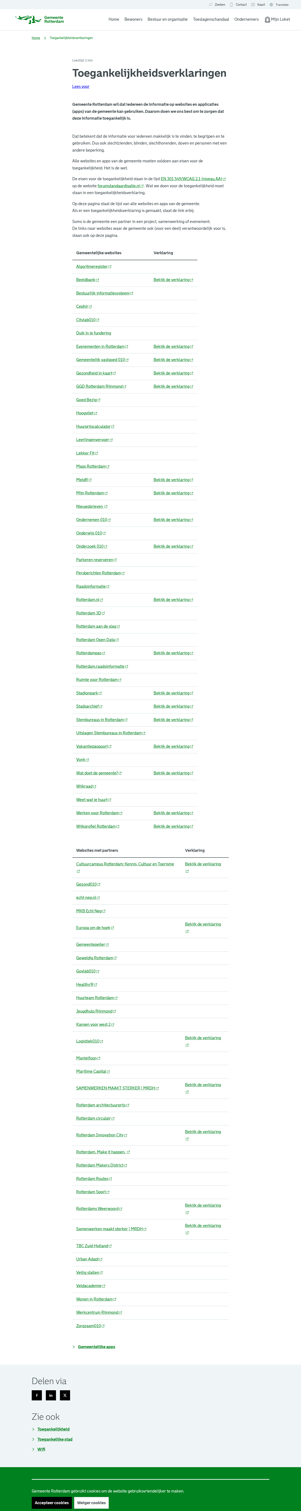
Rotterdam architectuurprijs (103, 1105)
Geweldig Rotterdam (96, 958)
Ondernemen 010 (93, 520)
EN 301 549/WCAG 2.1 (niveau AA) (193, 179)
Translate (279, 5)
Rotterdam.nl (89, 600)
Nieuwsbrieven (92, 506)
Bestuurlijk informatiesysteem (105, 293)
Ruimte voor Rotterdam (99, 680)
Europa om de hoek (95, 928)
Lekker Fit (87, 453)
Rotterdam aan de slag (98, 626)
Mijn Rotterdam (92, 493)
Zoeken (220, 4)
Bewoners (133, 19)
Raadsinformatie (93, 586)
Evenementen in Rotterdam (102, 346)
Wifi (41, 1449)
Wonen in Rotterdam (96, 1299)
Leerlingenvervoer (94, 440)
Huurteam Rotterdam (97, 998)
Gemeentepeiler (92, 944)
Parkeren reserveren (96, 560)
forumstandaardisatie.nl (121, 186)
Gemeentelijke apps (96, 1347)
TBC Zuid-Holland (94, 1246)
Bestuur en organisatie (168, 19)
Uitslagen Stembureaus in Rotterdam (111, 733)
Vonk (82, 759)
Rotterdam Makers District (101, 1165)
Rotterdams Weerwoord (99, 1209)
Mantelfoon (88, 1058)
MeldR (84, 480)
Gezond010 (88, 884)
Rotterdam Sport (93, 1192)
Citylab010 (88, 320)
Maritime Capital (93, 1071)
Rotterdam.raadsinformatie (102, 666)
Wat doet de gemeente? (99, 773)
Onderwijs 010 (91, 533)
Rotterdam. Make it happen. (103, 1152)
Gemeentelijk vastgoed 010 (102, 360)
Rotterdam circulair (95, 1118)
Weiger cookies (91, 1503)
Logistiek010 (89, 1041)
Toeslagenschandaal (211, 19)
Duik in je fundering (93, 333)
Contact (241, 4)
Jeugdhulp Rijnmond (96, 1011)
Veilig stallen (89, 1272)
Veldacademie (91, 1286)
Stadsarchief (89, 706)
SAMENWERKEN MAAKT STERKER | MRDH (117, 1088)
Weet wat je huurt (93, 800)
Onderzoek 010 (92, 546)
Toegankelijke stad (54, 1439)
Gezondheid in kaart (96, 373)
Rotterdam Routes (94, 1179)
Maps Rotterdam (93, 466)
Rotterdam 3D (90, 613)
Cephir (84, 306)
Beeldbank (87, 280)
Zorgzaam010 (90, 1326)
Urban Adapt (89, 1259)
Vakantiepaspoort (94, 746)
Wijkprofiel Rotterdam (98, 826)
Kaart (258, 5)
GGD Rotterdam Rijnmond (101, 386)
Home (114, 19)
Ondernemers (246, 19)
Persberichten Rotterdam (100, 573)
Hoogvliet (86, 413)
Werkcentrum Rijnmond (99, 1312)
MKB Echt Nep (91, 911)
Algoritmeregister (94, 266)
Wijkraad (86, 786)
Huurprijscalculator (95, 426)
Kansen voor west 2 (95, 1024)
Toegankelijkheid (53, 1429)
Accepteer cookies (52, 1503)
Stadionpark (89, 693)
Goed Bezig (88, 400)
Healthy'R (86, 984)
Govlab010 (88, 971)
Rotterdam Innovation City (101, 1135)
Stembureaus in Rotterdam (102, 720)
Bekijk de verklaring (173, 280)
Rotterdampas (90, 653)
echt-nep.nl (88, 897)
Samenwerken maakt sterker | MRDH (111, 1229)
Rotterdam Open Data (97, 640)
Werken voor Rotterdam (99, 813)
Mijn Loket (277, 20)
